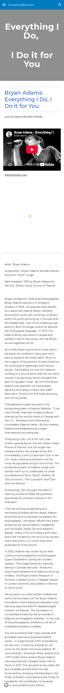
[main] (32, 45)
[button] (4, 4)
